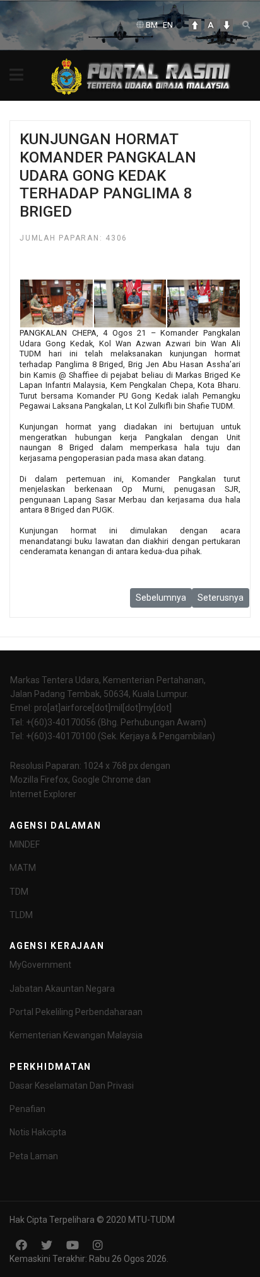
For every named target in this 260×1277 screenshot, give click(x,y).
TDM (18, 892)
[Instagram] (98, 1245)
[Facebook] (21, 1245)
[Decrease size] (226, 25)
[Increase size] (195, 25)
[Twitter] (46, 1245)
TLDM (21, 915)
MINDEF (24, 844)
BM (152, 25)
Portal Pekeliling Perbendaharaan (76, 1012)
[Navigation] (16, 75)
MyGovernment (40, 965)
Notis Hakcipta (37, 1132)
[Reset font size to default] (210, 25)
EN (168, 25)
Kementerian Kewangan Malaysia (76, 1035)
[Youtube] (72, 1245)
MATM (22, 868)
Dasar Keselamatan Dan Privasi (71, 1086)
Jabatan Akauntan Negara (62, 989)
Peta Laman (33, 1156)
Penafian (27, 1109)
